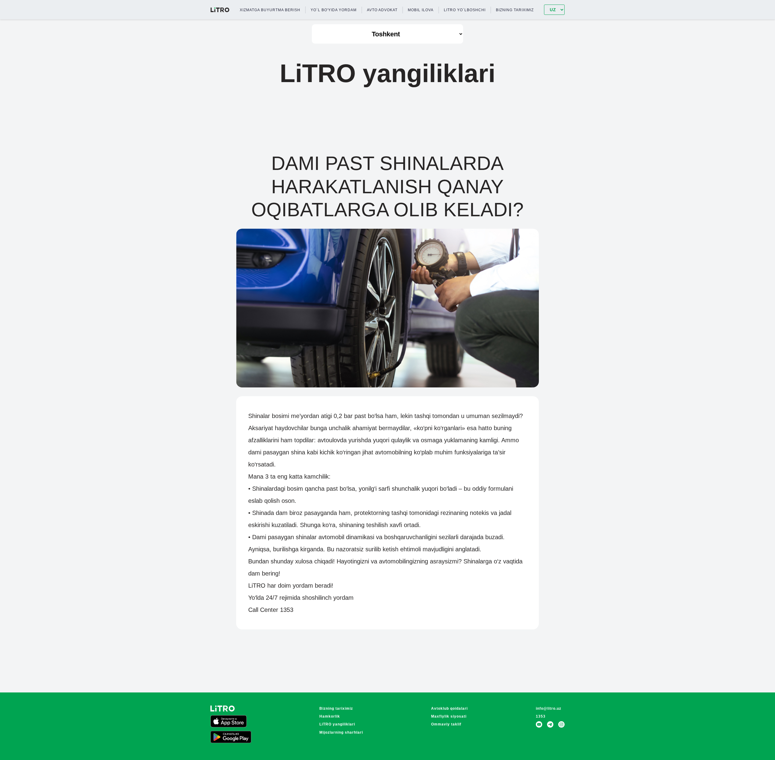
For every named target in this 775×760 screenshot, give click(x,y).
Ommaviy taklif (446, 724)
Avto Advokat (382, 10)
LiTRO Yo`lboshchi (465, 10)
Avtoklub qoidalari (449, 708)
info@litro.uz (548, 708)
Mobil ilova (421, 10)
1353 (541, 716)
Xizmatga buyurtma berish (270, 10)
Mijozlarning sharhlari (341, 732)
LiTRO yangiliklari (337, 724)
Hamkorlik (329, 716)
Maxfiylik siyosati (449, 716)
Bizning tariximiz (515, 10)
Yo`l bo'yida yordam (334, 10)
